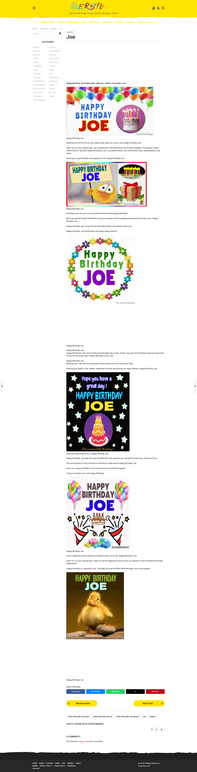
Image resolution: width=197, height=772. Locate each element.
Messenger (95, 691)
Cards (35, 62)
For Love (52, 55)
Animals (36, 47)
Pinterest (155, 691)
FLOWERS (94, 22)
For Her (52, 47)
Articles (36, 51)
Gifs (63, 763)
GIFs (84, 22)
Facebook (76, 691)
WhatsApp (115, 691)
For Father (37, 92)
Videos (51, 96)
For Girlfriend (39, 100)
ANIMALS (107, 22)
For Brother (38, 81)
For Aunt (37, 77)
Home (34, 763)
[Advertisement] (115, 62)
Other (51, 89)
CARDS (129, 22)
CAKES (60, 22)
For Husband (54, 51)
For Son (52, 66)
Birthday (36, 55)
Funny (51, 70)
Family (36, 70)
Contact (36, 768)
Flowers (36, 74)
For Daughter (39, 85)
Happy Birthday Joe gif (102, 717)
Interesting (54, 77)
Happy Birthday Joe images (127, 717)
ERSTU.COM (48, 22)
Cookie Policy (59, 766)
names (152, 717)
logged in (82, 741)
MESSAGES (73, 22)
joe (144, 717)
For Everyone (39, 89)
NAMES (119, 22)
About (78, 763)
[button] (33, 8)
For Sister (53, 62)
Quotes (52, 92)
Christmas (37, 66)
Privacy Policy (46, 766)
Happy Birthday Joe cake (78, 717)
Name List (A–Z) (146, 22)
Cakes (35, 58)
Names (70, 32)
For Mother (54, 58)
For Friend (37, 96)
